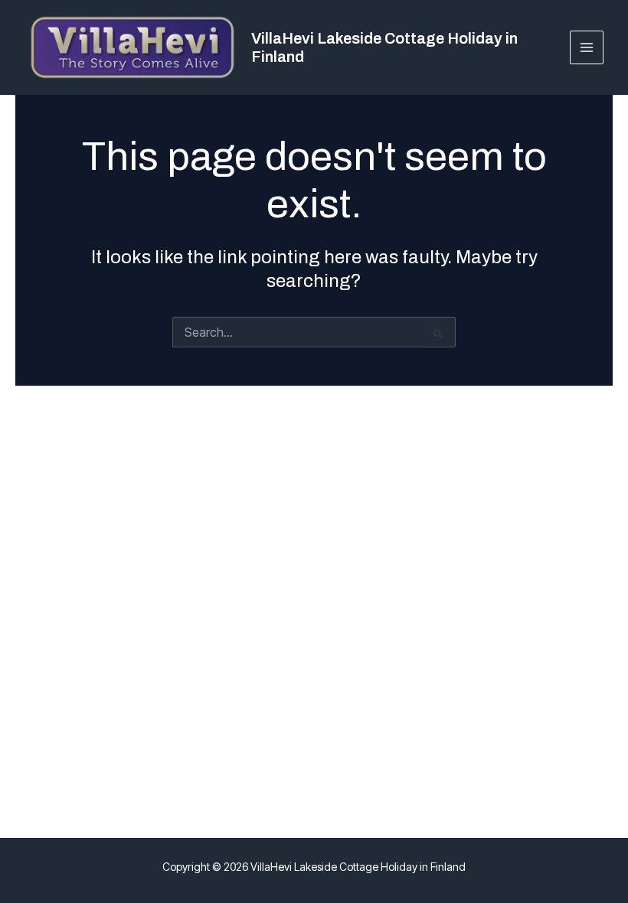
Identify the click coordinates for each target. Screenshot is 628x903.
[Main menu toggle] (587, 48)
